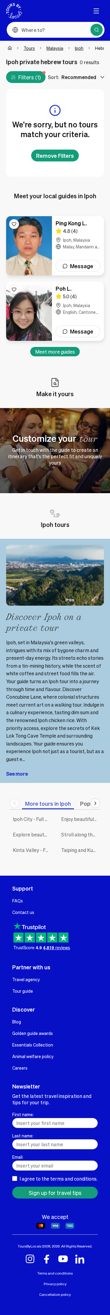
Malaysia (54, 48)
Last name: (22, 1135)
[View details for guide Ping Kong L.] (55, 245)
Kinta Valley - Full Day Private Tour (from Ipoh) (32, 850)
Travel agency (26, 979)
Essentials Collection (32, 1044)
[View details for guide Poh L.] (55, 311)
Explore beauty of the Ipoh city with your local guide (32, 834)
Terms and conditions (55, 1273)
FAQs (17, 900)
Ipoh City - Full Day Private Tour (32, 819)
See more (17, 773)
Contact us (23, 912)
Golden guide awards (32, 1033)
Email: (17, 1157)
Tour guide (22, 991)
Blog (16, 1021)
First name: (23, 1114)
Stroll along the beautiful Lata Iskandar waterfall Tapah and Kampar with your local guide (80, 834)
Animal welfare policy (32, 1056)
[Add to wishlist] (14, 224)
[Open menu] (96, 11)
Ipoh (79, 48)
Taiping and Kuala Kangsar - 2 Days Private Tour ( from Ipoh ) (80, 850)
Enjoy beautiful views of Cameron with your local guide (80, 819)
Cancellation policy (55, 1294)
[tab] (48, 803)
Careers (20, 1068)
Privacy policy (55, 1284)
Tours (29, 48)
